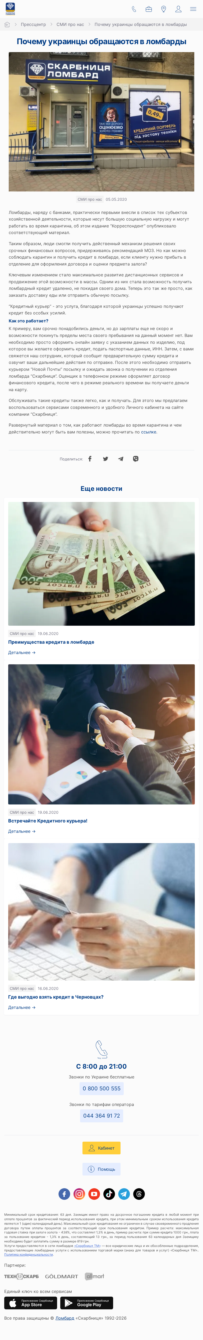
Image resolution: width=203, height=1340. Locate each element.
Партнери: (15, 1265)
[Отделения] (163, 9)
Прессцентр (33, 24)
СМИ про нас (70, 24)
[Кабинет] (178, 9)
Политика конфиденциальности (28, 1254)
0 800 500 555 (102, 1088)
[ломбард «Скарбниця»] (10, 9)
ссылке (148, 432)
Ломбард (65, 1318)
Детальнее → (22, 652)
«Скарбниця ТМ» (87, 1246)
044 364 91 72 (101, 1116)
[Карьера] (149, 9)
